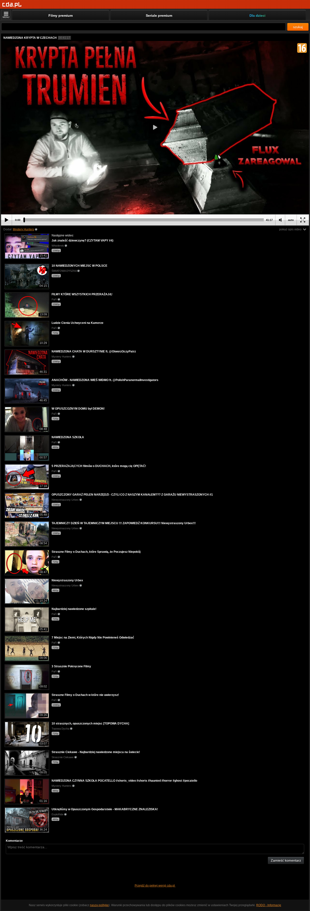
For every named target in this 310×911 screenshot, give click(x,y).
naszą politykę (99, 905)
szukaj (298, 27)
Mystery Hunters (23, 229)
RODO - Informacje (268, 905)
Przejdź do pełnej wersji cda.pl (155, 885)
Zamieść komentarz (286, 860)
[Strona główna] (12, 5)
